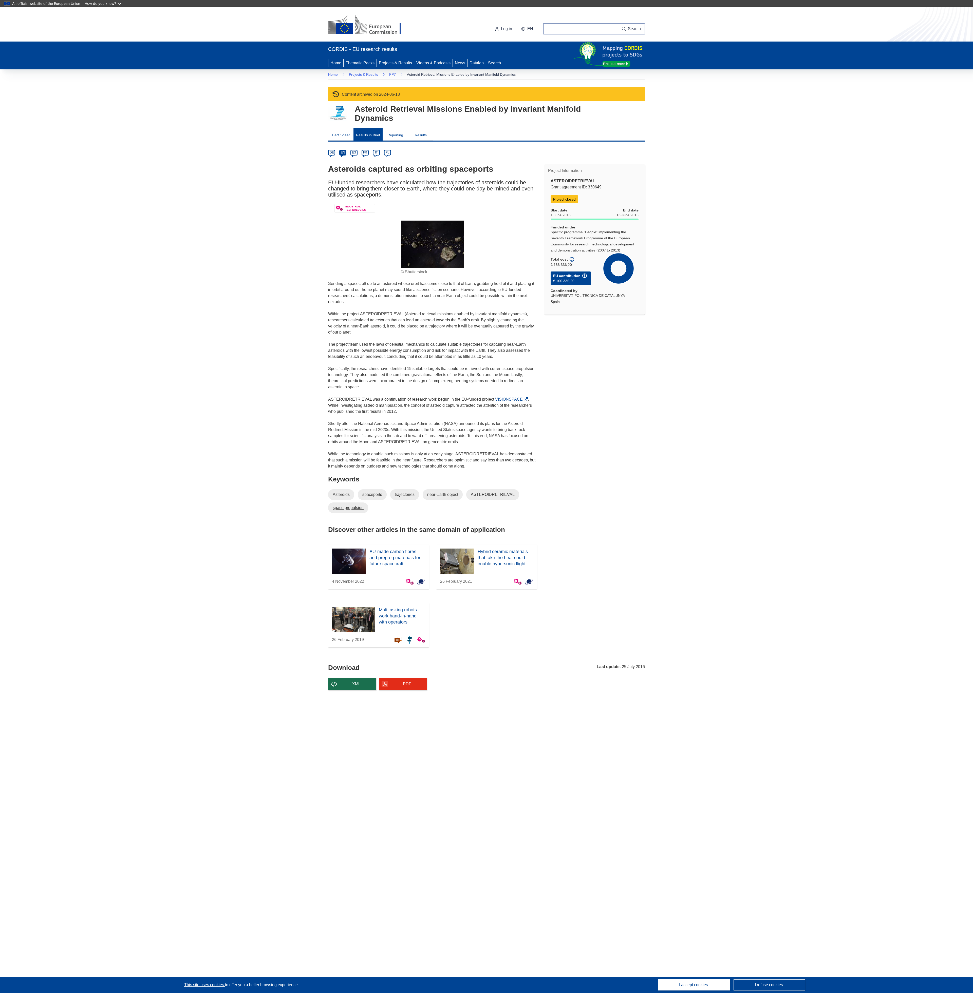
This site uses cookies (204, 985)
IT (376, 152)
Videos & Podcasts (433, 63)
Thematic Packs (360, 63)
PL (387, 152)
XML (356, 684)
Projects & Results (395, 63)
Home (335, 63)
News (460, 63)
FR (365, 152)
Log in (506, 29)
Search (494, 63)
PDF (407, 684)
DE (332, 152)
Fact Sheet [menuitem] (341, 135)
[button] (527, 28)
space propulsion (348, 507)
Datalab (477, 63)
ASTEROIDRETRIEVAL (493, 494)
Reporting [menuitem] (395, 135)
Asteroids (341, 494)
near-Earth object (442, 494)
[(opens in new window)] (369, 25)
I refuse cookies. (769, 985)
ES (354, 152)
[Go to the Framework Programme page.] (337, 113)
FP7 (392, 74)
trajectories (405, 494)
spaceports (372, 494)
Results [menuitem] (421, 135)
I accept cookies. (694, 985)
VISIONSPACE (510, 399)
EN (343, 152)
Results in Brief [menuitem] (368, 135)
